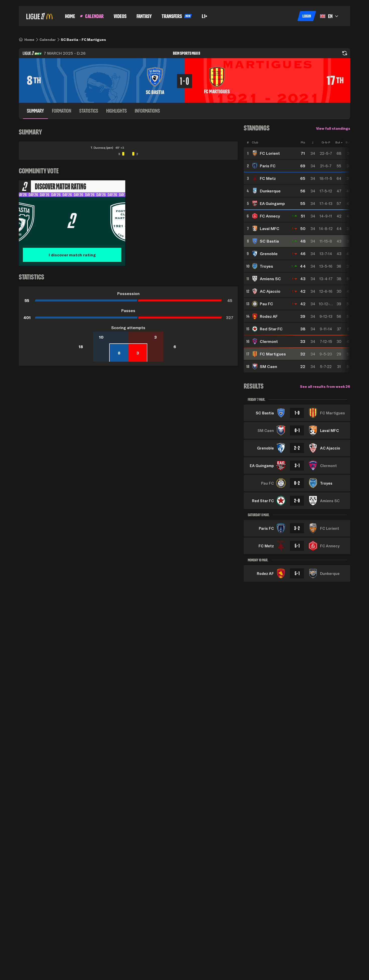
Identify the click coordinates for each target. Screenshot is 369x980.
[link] (29, 39)
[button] (306, 16)
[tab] (35, 111)
